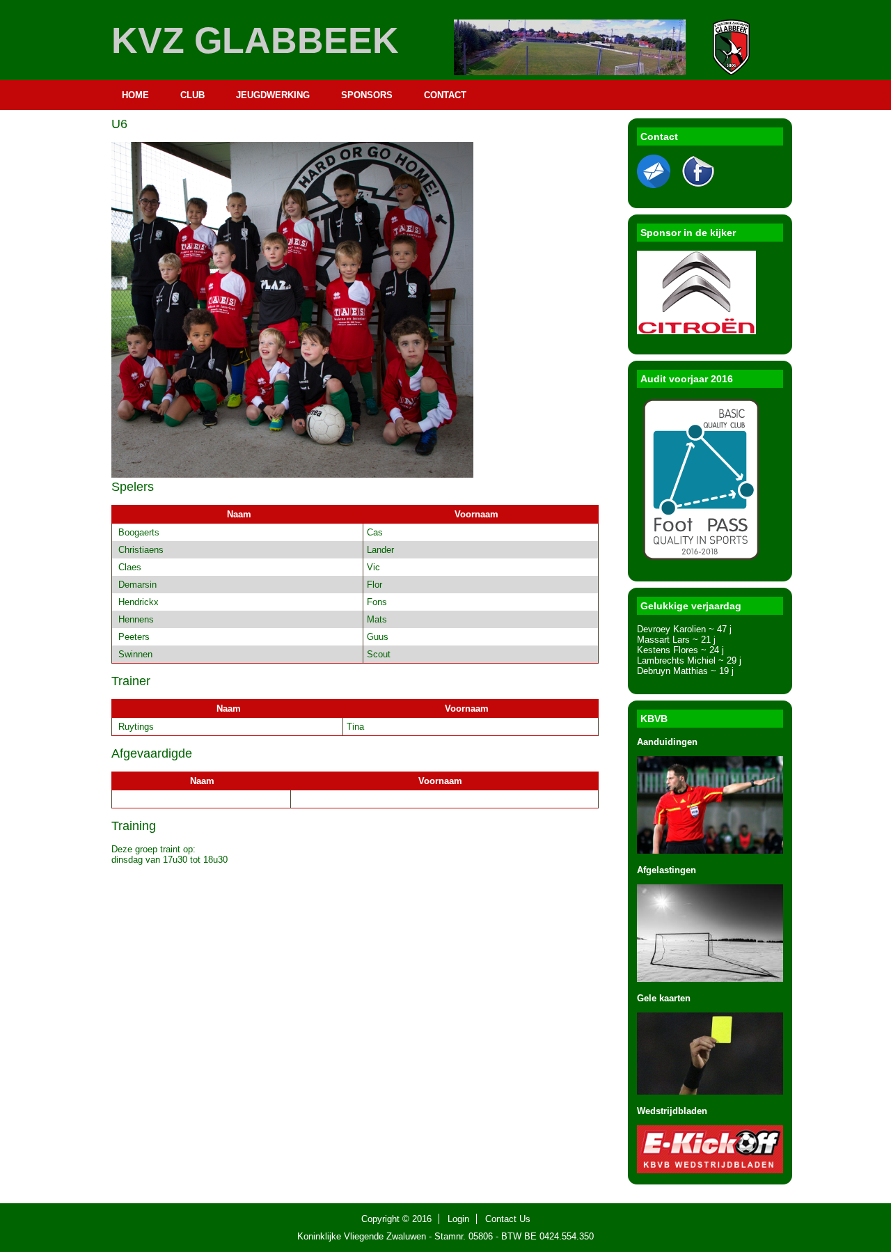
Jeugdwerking (273, 95)
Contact (445, 95)
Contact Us (507, 1219)
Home (135, 95)
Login (458, 1219)
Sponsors (367, 95)
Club (192, 95)
